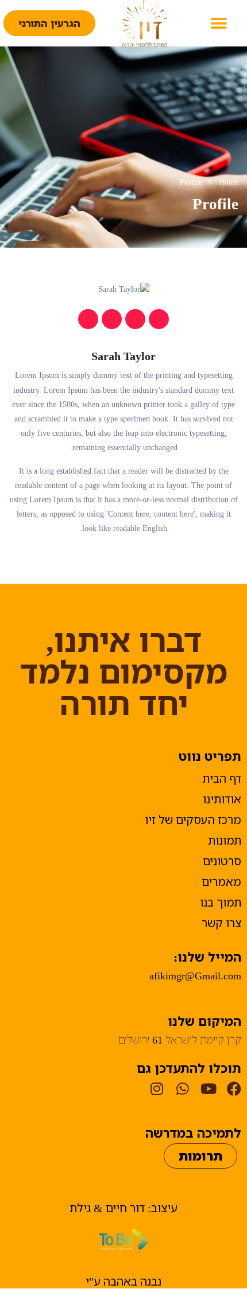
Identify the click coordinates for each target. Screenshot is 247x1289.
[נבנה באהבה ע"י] (123, 1239)
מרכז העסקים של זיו (193, 819)
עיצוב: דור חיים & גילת (123, 1208)
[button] (218, 23)
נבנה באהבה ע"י (123, 1281)
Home (228, 181)
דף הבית (221, 778)
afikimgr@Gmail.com (195, 975)
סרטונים (222, 861)
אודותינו (222, 799)
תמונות (224, 840)
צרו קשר (221, 923)
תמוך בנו (220, 902)
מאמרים (221, 881)
